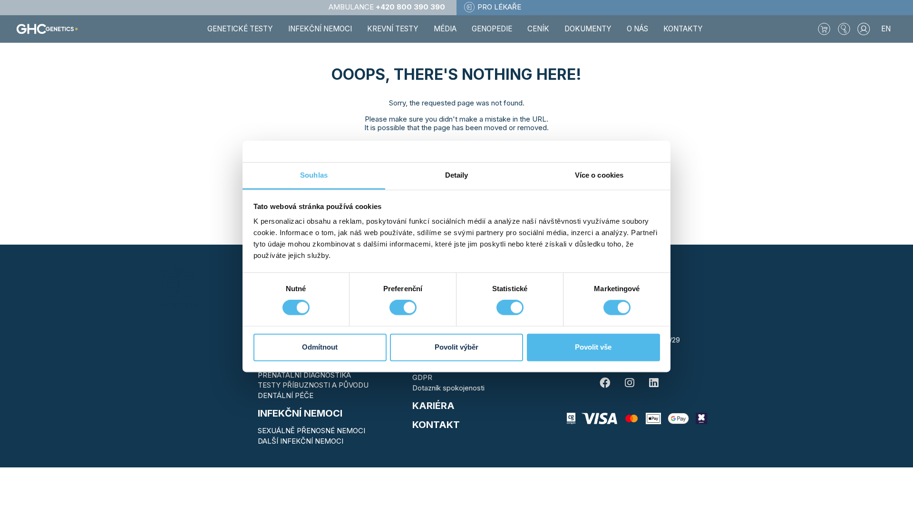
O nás (637, 28)
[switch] (403, 307)
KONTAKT (436, 424)
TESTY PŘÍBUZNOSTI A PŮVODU (313, 385)
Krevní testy (392, 28)
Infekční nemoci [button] (320, 28)
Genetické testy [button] (240, 28)
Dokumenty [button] (588, 28)
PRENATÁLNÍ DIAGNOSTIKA (304, 375)
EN (886, 28)
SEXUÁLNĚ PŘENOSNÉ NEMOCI (311, 430)
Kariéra (433, 405)
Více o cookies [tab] (599, 175)
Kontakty (683, 28)
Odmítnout (320, 347)
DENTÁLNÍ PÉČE (285, 395)
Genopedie (492, 28)
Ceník (538, 28)
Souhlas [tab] (314, 175)
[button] (844, 29)
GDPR (422, 377)
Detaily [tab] (456, 175)
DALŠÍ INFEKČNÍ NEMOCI (300, 441)
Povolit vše (593, 347)
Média (445, 28)
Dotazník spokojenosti (448, 387)
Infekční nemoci (300, 413)
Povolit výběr (456, 347)
